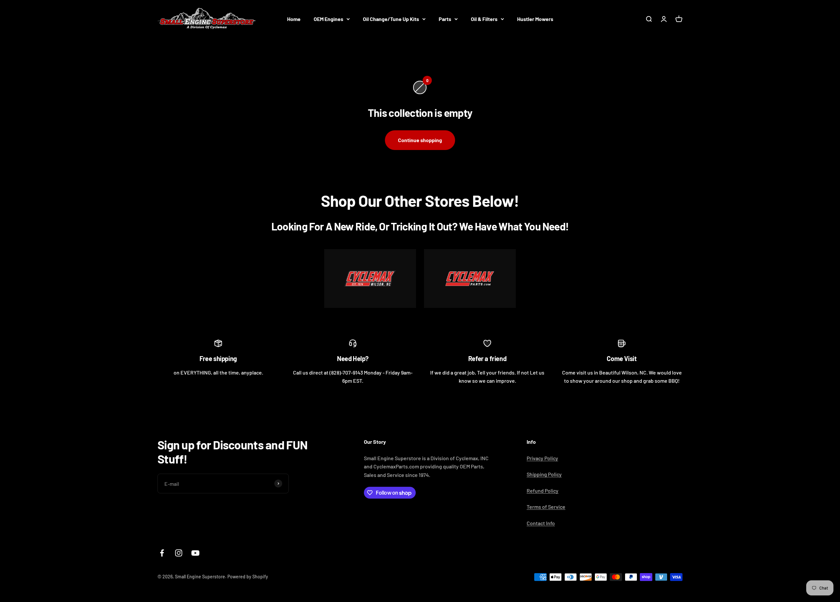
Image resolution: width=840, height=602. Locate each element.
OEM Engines (328, 19)
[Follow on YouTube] (195, 552)
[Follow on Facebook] (162, 552)
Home (294, 19)
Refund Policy (542, 490)
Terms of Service (546, 507)
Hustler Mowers (535, 19)
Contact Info (541, 523)
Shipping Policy (544, 474)
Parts (445, 19)
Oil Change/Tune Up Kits (391, 19)
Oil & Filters (484, 19)
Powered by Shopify (247, 576)
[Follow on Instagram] (178, 552)
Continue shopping (420, 140)
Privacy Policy (542, 458)
